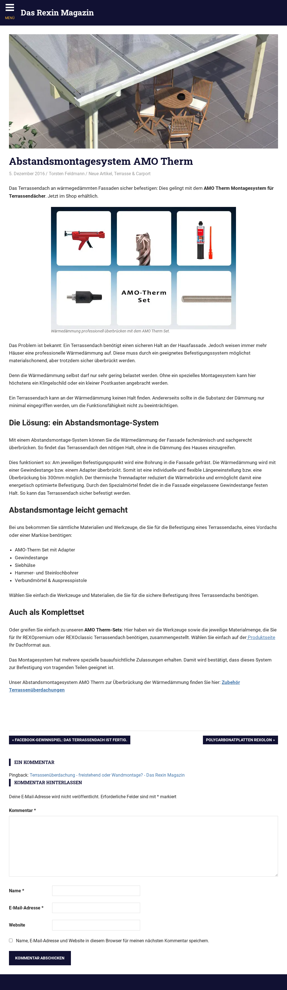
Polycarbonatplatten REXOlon (239, 740)
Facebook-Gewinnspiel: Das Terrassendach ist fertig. (71, 740)
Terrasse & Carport (132, 173)
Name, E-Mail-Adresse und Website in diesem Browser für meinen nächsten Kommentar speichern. (112, 940)
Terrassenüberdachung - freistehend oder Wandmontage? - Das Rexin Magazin (107, 775)
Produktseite (261, 637)
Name (16, 890)
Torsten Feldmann (67, 173)
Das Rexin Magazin (57, 12)
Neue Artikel (100, 173)
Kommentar (22, 810)
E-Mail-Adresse (26, 908)
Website (17, 925)
